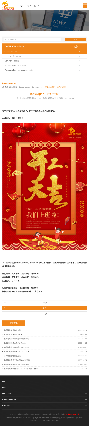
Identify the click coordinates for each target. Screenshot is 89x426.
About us (6, 405)
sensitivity (6, 393)
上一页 (44, 303)
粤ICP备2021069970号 (71, 414)
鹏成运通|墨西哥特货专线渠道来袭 (16, 364)
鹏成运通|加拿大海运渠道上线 (14, 343)
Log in (21, 6)
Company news (14, 46)
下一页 (44, 314)
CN (38, 6)
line (3, 382)
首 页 (15, 87)
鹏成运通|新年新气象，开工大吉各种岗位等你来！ (22, 369)
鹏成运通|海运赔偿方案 (12, 330)
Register (29, 6)
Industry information (13, 56)
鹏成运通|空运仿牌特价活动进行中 (16, 347)
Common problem (12, 61)
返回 (44, 308)
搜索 (75, 39)
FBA (4, 388)
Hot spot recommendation (15, 65)
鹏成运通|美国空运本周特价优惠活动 (17, 360)
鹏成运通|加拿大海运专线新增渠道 (16, 339)
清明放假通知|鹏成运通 (12, 356)
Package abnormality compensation (19, 70)
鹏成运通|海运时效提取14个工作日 (16, 351)
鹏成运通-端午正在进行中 (13, 334)
